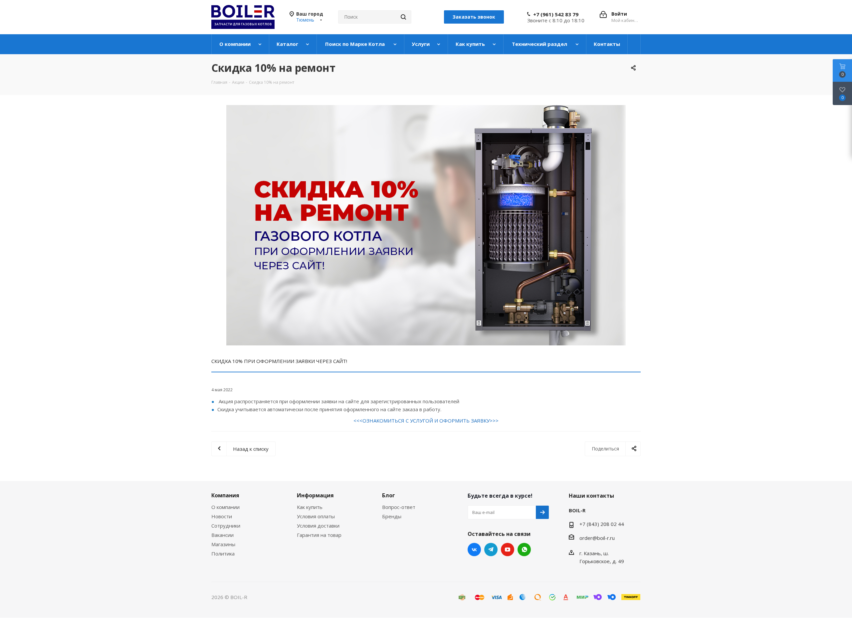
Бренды (391, 516)
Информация (315, 495)
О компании (225, 507)
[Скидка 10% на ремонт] (426, 225)
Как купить (309, 507)
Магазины (223, 544)
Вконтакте (474, 549)
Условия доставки (318, 525)
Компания (225, 495)
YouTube (507, 549)
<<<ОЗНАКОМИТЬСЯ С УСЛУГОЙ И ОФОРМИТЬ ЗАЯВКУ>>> (426, 420)
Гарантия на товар (319, 535)
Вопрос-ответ (398, 507)
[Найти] (403, 17)
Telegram (491, 549)
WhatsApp (524, 549)
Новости (221, 516)
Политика (223, 553)
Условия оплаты (316, 516)
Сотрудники (225, 525)
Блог (388, 495)
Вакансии (222, 535)
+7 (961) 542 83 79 (555, 14)
